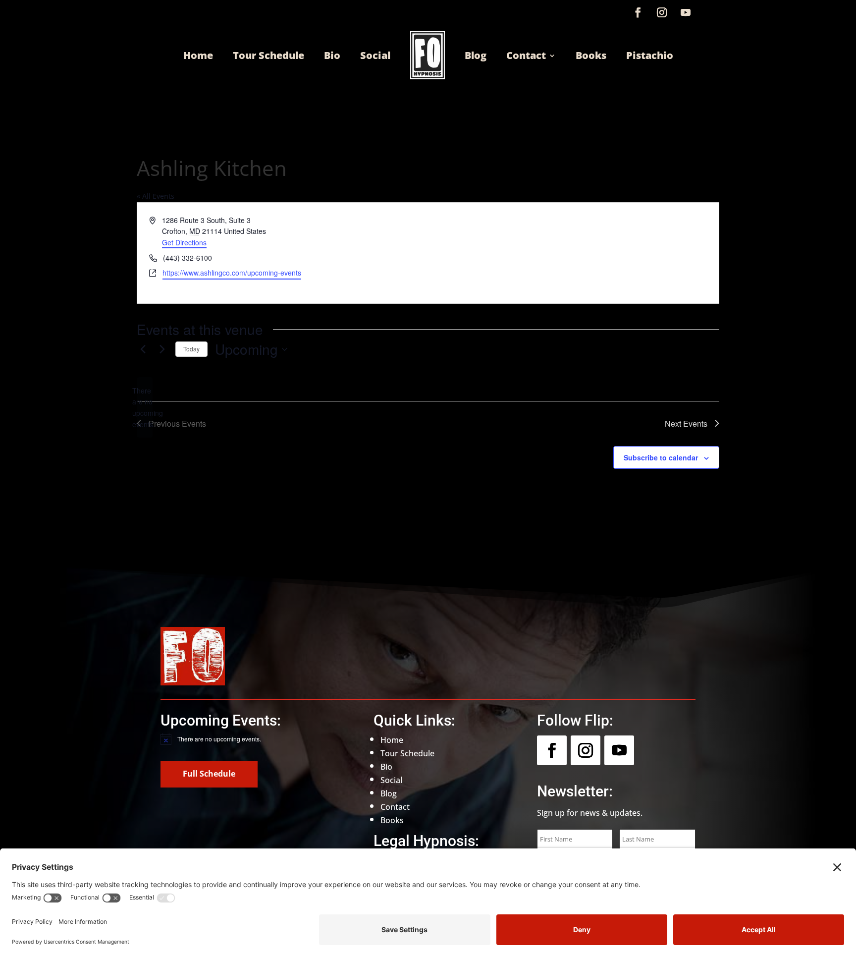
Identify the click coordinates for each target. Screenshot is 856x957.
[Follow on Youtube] (686, 12)
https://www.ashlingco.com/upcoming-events (231, 273)
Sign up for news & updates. (589, 812)
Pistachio (649, 55)
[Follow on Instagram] (662, 12)
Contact (526, 55)
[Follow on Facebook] (638, 12)
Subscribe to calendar (661, 457)
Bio (332, 55)
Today (191, 348)
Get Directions (184, 242)
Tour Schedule (268, 55)
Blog (475, 55)
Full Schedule (209, 773)
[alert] (145, 407)
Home (198, 55)
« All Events (155, 196)
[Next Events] (162, 349)
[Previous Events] (143, 349)
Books (591, 55)
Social (375, 55)
